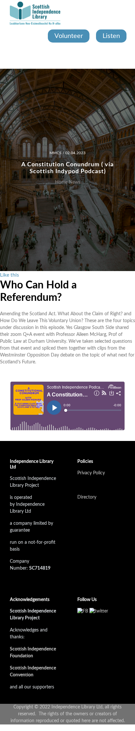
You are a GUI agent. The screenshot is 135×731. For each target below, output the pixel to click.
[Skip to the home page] (35, 13)
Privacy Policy (91, 473)
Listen (111, 36)
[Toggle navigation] (10, 56)
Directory (86, 497)
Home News (67, 182)
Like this (9, 275)
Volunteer (68, 36)
